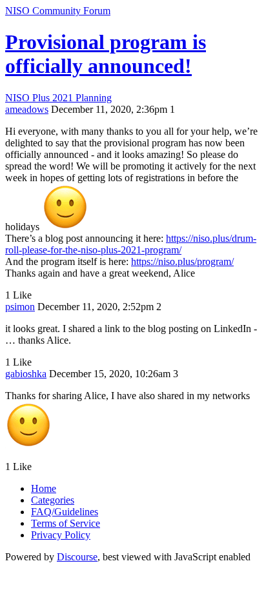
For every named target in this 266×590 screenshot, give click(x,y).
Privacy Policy (60, 534)
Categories (52, 500)
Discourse (77, 556)
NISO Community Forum (57, 10)
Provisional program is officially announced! (105, 53)
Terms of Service (65, 523)
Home (43, 488)
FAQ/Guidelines (64, 511)
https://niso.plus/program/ (182, 261)
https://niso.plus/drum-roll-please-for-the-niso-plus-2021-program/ (130, 244)
